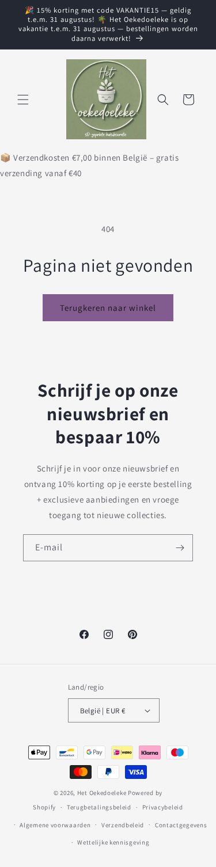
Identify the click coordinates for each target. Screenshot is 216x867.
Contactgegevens (181, 825)
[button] (23, 99)
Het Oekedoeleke (102, 793)
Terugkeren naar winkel (108, 307)
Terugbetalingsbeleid (99, 807)
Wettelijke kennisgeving (113, 842)
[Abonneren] (179, 547)
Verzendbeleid (122, 825)
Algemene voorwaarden (55, 825)
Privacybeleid (162, 807)
